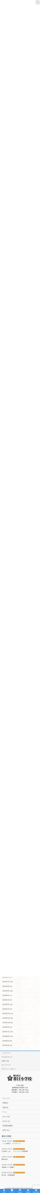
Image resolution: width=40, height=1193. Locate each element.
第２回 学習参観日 (8, 1175)
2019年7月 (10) (7, 1032)
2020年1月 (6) (7, 1009)
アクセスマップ (7, 1057)
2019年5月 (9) (7, 1041)
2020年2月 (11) (7, 1004)
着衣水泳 (5, 1159)
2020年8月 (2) (7, 977)
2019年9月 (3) (7, 1027)
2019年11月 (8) (7, 1018)
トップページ (6, 1053)
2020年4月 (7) (7, 995)
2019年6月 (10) (7, 1036)
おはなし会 (6, 1121)
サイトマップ (6, 1065)
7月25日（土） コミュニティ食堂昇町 (15, 1151)
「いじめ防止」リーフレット (11, 1143)
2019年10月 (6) (7, 1022)
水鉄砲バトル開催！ (8, 1167)
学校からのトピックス (19, 1141)
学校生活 (5, 1107)
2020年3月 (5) (7, 1000)
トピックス (6, 1098)
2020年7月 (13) (7, 982)
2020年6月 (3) (7, 986)
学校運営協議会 (7, 1125)
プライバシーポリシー (9, 1069)
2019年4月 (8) (7, 1045)
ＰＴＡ (4, 1112)
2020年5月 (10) (7, 991)
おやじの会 (6, 1116)
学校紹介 (5, 1103)
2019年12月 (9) (7, 1013)
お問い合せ (5, 1061)
